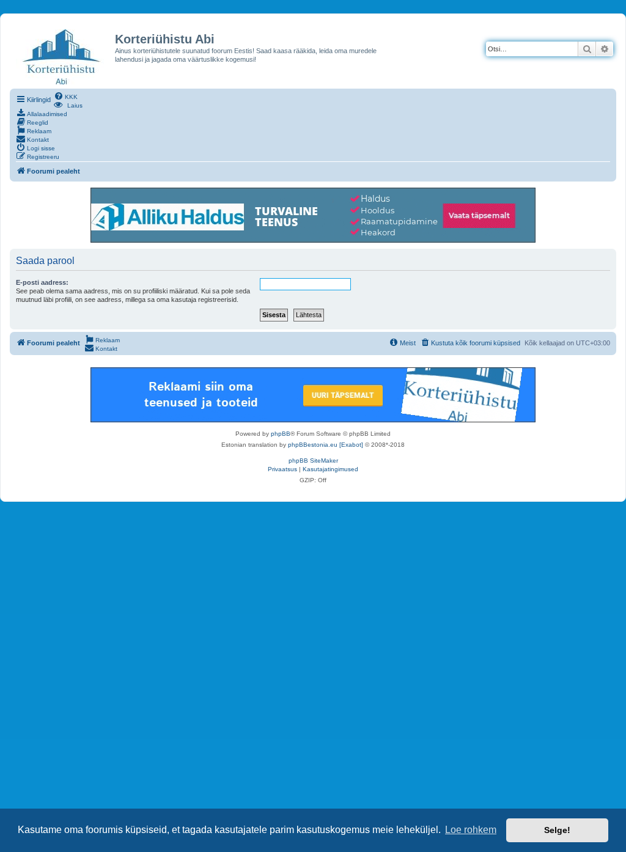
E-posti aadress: (42, 282)
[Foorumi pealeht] (62, 56)
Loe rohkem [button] (470, 829)
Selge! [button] (557, 830)
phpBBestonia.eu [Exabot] (325, 444)
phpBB (280, 433)
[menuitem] (66, 96)
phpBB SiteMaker (313, 460)
